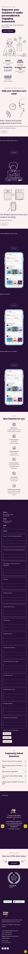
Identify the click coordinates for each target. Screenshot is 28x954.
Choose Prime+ (7, 741)
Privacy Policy (5, 940)
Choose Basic (7, 733)
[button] (2, 826)
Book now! (14, 863)
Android (8, 901)
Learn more (4, 131)
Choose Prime (7, 737)
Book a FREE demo (8, 31)
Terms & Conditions (6, 942)
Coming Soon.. (19, 901)
